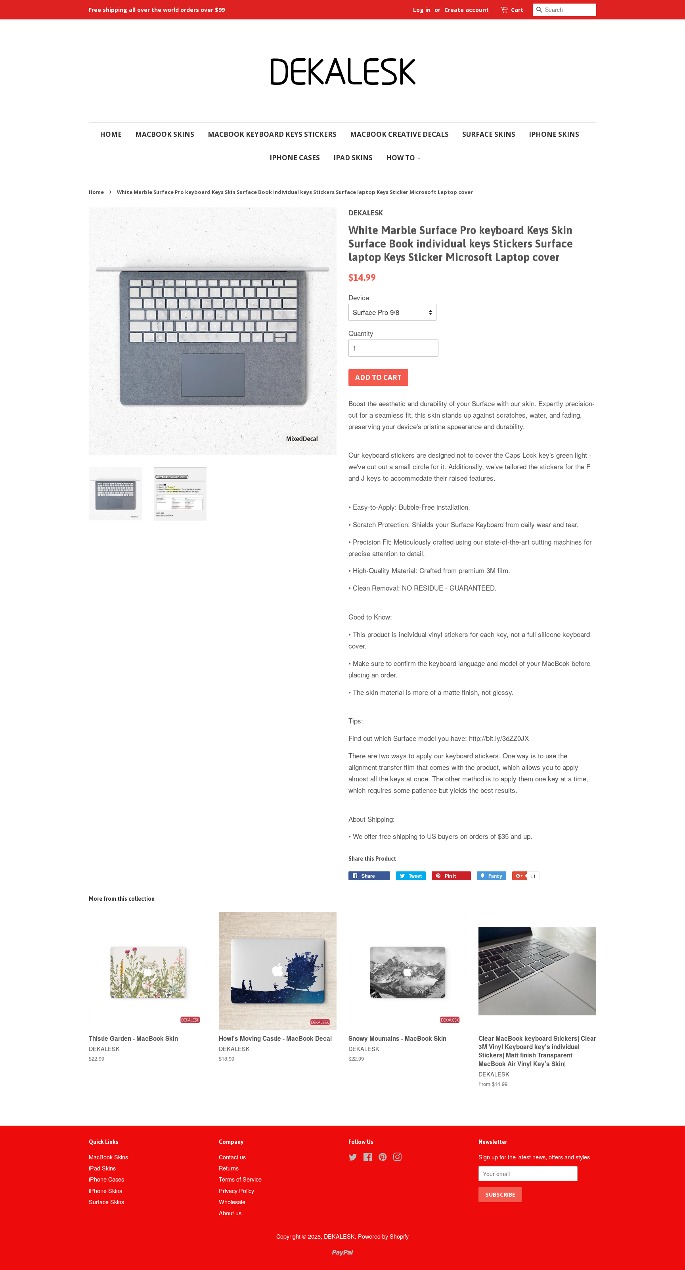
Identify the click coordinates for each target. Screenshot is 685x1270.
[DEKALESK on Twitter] (352, 1158)
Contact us (232, 1157)
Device (358, 297)
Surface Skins (488, 134)
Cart (517, 9)
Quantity (360, 333)
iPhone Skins (554, 134)
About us (230, 1213)
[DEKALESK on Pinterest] (382, 1158)
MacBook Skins (164, 134)
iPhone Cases (295, 157)
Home (111, 134)
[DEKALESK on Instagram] (397, 1158)
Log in (422, 9)
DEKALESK (339, 1236)
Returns (229, 1168)
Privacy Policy (236, 1190)
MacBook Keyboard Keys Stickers (272, 134)
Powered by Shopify (383, 1236)
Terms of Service (240, 1179)
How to (401, 157)
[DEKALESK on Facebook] (367, 1158)
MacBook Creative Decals (399, 134)
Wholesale (232, 1201)
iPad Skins (353, 157)
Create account (466, 9)
